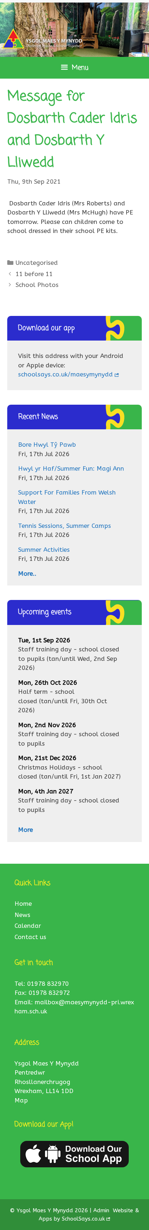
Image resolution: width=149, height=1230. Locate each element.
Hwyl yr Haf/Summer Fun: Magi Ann (71, 468)
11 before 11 (34, 274)
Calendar (27, 925)
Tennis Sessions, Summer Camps (64, 525)
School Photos (37, 284)
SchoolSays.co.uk (83, 1219)
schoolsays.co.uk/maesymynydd (65, 374)
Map (21, 1100)
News (22, 914)
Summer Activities (44, 549)
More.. (27, 573)
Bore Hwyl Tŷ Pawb (47, 444)
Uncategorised (37, 262)
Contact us (30, 937)
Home (23, 903)
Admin (102, 1210)
